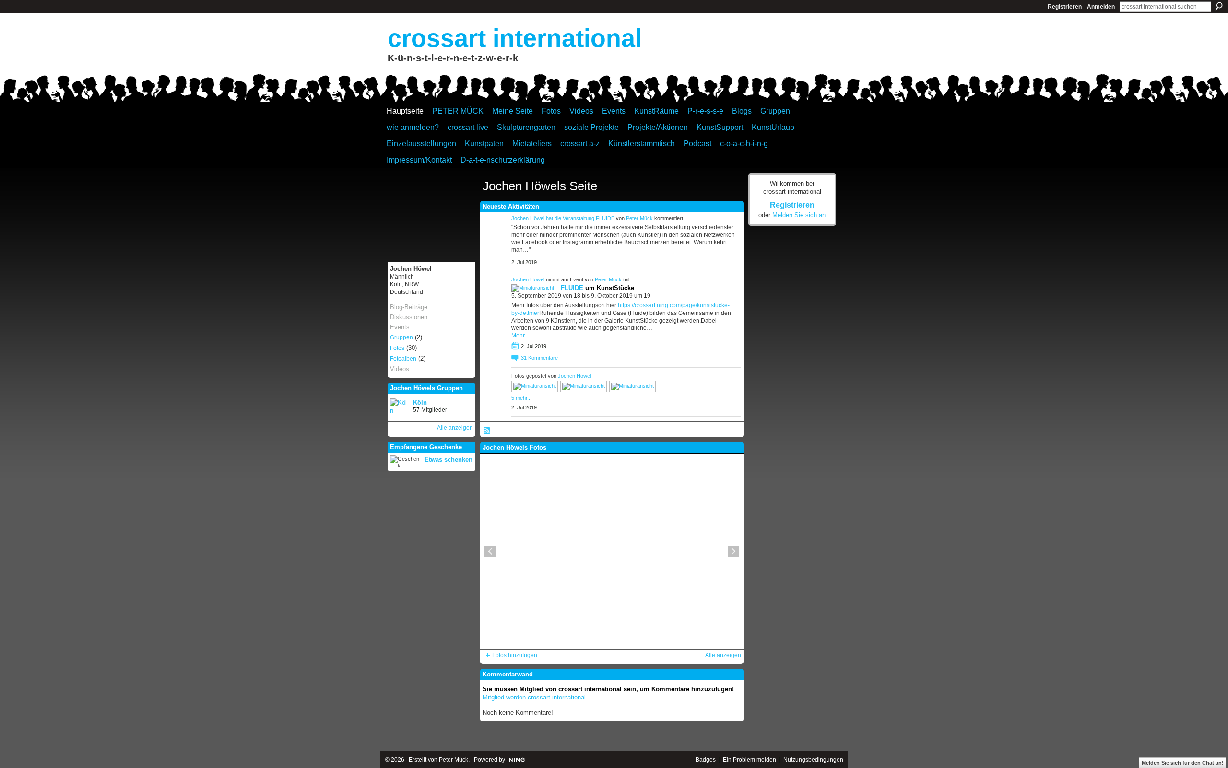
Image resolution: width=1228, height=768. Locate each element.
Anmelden (1101, 6)
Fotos (397, 348)
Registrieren (1065, 6)
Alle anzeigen (455, 427)
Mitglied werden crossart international (534, 697)
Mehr (518, 335)
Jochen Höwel (527, 218)
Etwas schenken (448, 459)
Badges (706, 759)
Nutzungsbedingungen (813, 759)
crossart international (515, 38)
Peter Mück (639, 218)
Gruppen (401, 337)
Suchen (1219, 6)
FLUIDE (605, 218)
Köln (420, 402)
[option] (612, 551)
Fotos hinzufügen (514, 655)
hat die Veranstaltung (571, 218)
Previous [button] (490, 551)
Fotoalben (403, 358)
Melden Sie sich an (799, 215)
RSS (487, 431)
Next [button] (733, 551)
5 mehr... (521, 398)
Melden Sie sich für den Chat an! (1183, 763)
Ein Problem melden (749, 759)
